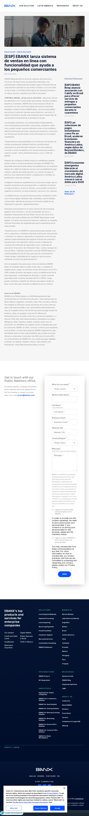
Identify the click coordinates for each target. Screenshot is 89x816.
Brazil (64, 631)
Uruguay (65, 664)
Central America (68, 635)
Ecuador (65, 647)
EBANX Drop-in (44, 676)
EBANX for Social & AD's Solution (47, 725)
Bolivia (64, 627)
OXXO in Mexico (26, 642)
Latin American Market (70, 618)
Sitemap (65, 726)
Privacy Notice (52, 793)
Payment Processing (46, 618)
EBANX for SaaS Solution (48, 704)
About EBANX (67, 705)
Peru (64, 659)
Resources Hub (67, 676)
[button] (64, 788)
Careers (65, 717)
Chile (64, 639)
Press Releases (24, 52)
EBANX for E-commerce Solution (47, 699)
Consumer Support (45, 635)
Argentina (65, 622)
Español (41, 776)
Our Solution (9, 633)
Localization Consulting (47, 643)
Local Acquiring (44, 622)
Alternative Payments (8, 646)
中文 (58, 776)
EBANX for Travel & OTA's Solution (48, 731)
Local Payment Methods (47, 614)
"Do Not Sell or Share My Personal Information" (31, 802)
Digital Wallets (25, 633)
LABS (64, 688)
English (32, 776)
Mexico (65, 651)
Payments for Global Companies (46, 693)
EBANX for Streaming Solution (46, 719)
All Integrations (44, 680)
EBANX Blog (66, 680)
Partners (65, 709)
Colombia (65, 643)
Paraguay (65, 655)
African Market (67, 614)
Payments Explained (69, 684)
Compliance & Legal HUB (71, 721)
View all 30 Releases (70, 193)
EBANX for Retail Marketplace (45, 737)
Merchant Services (46, 639)
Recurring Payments (46, 627)
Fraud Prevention (45, 631)
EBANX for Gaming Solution (49, 708)
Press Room (9, 52)
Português (51, 776)
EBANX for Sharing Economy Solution (49, 713)
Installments (9, 642)
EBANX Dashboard (45, 647)
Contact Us (66, 701)
